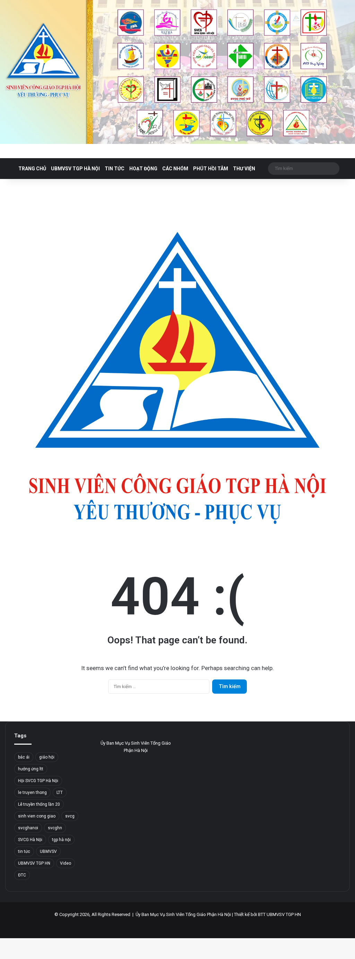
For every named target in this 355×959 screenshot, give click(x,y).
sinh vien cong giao (36, 816)
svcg (70, 816)
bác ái (23, 757)
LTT (60, 792)
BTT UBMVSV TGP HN (279, 914)
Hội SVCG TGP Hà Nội (38, 780)
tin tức (24, 851)
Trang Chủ (32, 168)
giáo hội (46, 757)
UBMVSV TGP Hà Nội (75, 168)
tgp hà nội (61, 839)
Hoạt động (143, 168)
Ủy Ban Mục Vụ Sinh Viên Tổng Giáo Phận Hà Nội (183, 914)
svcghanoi (28, 827)
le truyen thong (32, 792)
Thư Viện (244, 168)
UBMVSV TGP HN (34, 863)
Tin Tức (114, 168)
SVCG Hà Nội (30, 839)
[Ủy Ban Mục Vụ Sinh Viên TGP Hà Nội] (177, 72)
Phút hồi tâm (210, 168)
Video (65, 863)
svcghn (55, 827)
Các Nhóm (175, 168)
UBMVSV (48, 851)
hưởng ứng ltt (30, 769)
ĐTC (22, 875)
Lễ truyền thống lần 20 (39, 804)
